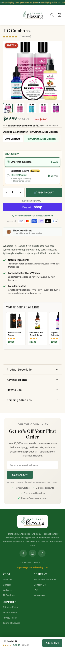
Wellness (7, 590)
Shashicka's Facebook (45, 579)
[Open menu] (7, 15)
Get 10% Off (20, 474)
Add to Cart (52, 643)
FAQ (36, 590)
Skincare (7, 584)
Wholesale (39, 595)
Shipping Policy (10, 607)
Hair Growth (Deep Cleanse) (41, 138)
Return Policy (10, 612)
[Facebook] (23, 553)
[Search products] (52, 15)
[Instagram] (32, 553)
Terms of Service (11, 622)
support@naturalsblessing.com (32, 567)
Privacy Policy (10, 617)
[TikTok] (42, 553)
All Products (9, 595)
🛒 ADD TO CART (44, 192)
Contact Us (40, 584)
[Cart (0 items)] (59, 15)
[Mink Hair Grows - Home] (32, 15)
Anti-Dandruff (12, 138)
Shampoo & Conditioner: (30, 131)
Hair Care (7, 579)
